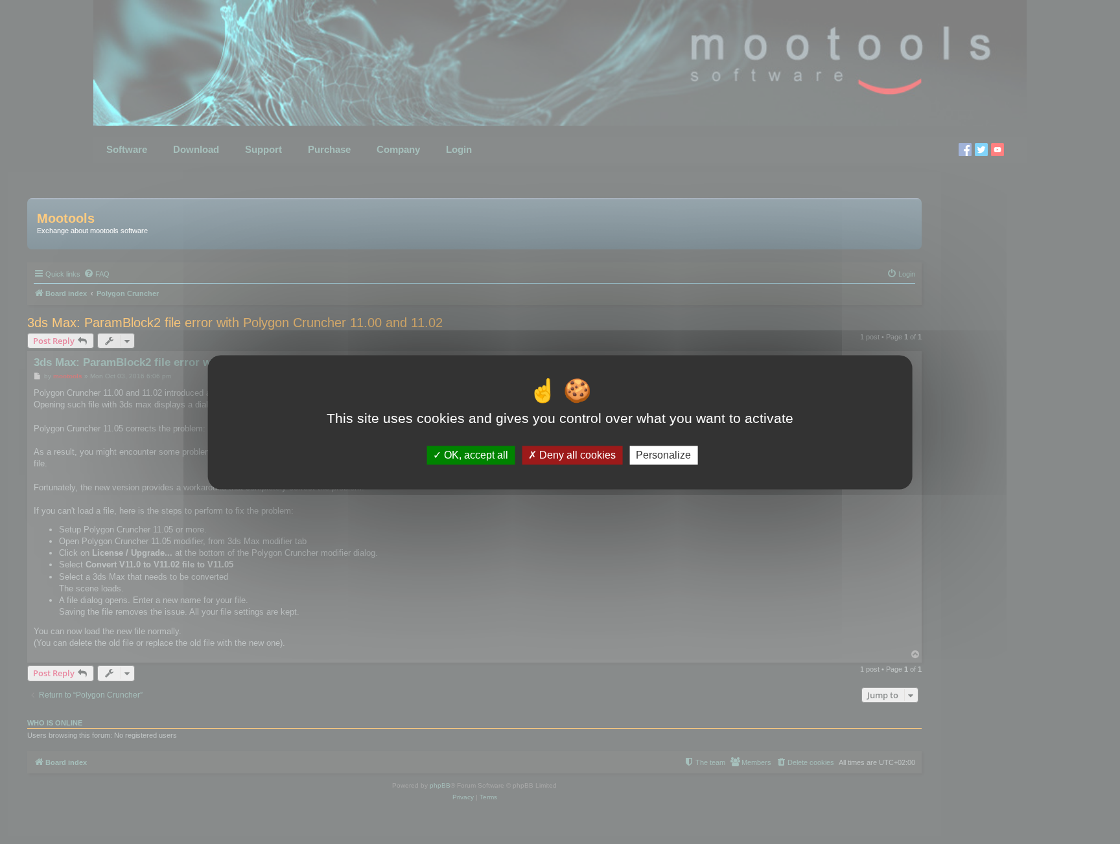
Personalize (663, 455)
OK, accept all (474, 455)
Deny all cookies (576, 455)
